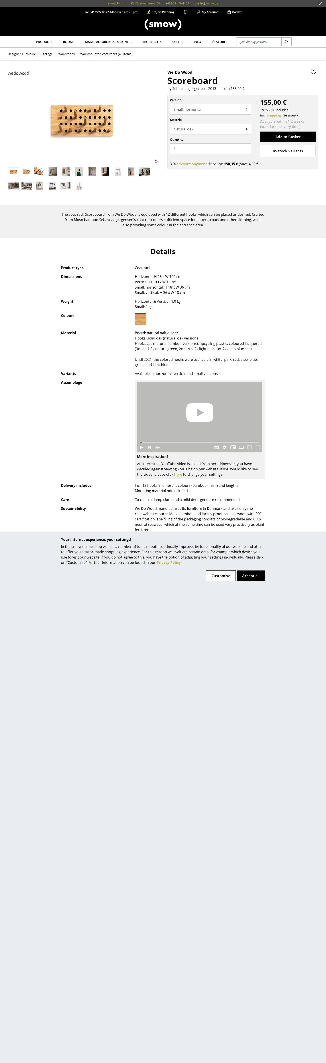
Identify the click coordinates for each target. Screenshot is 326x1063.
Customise (221, 575)
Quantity (176, 139)
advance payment (192, 163)
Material (176, 120)
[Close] (320, 3)
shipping (274, 115)
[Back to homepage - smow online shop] (163, 24)
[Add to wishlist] (313, 72)
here (178, 474)
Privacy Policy (169, 562)
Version (175, 100)
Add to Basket (287, 136)
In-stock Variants (288, 151)
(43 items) (106, 54)
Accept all (250, 575)
